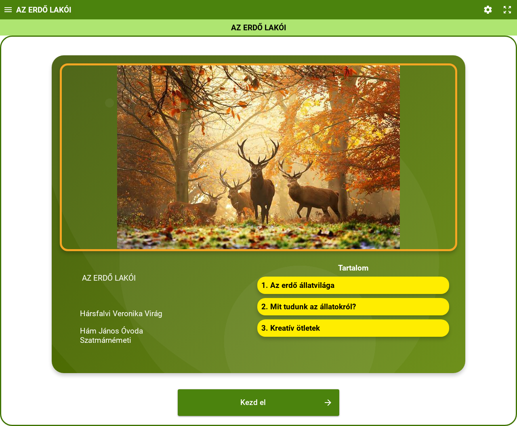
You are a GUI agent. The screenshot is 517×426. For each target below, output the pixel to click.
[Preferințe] (488, 9)
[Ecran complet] (507, 9)
